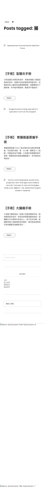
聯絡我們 (7, 287)
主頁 (5, 280)
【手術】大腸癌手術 (17, 208)
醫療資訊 (7, 285)
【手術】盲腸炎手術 (17, 74)
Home (7, 22)
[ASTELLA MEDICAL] (7, 8)
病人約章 (7, 282)
